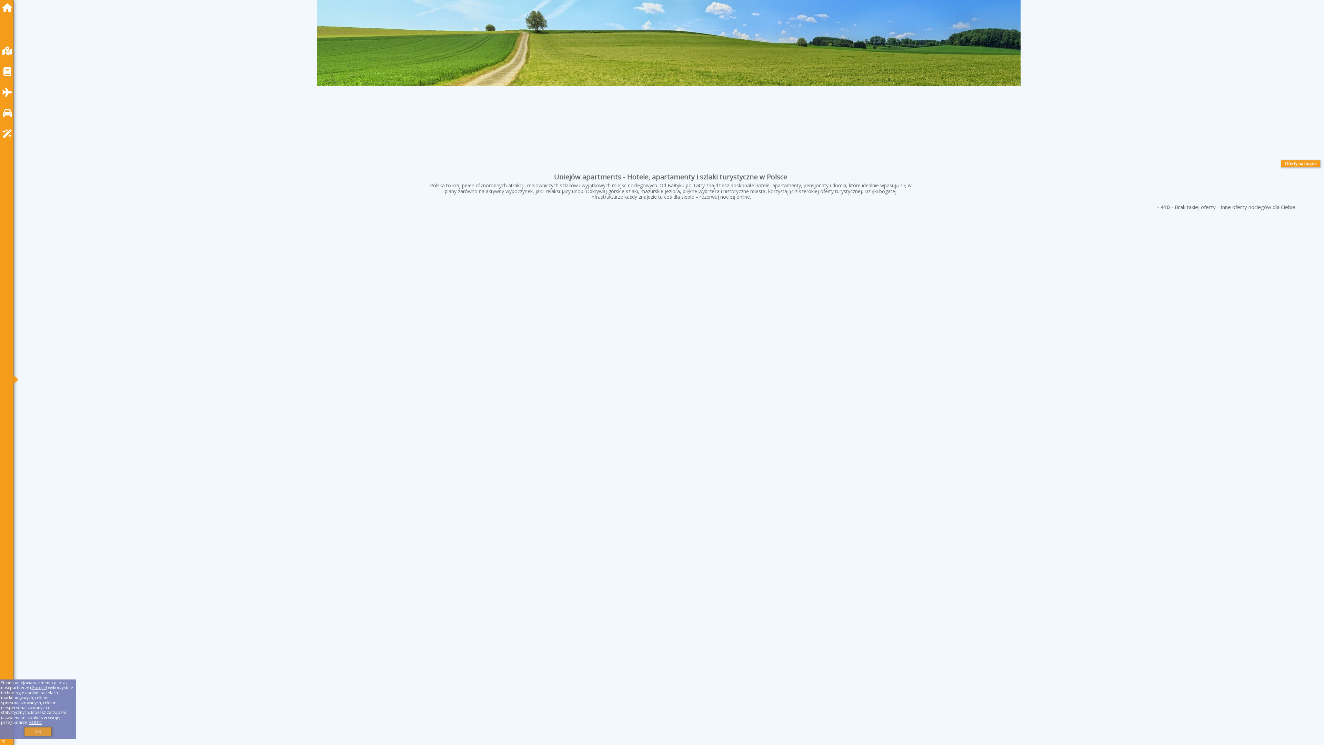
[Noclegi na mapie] (9, 51)
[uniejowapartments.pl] (9, 7)
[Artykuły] (9, 71)
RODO (35, 722)
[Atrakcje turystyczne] (9, 133)
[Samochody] (9, 113)
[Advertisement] (227, 264)
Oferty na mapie (1301, 164)
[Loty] (9, 92)
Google (38, 688)
